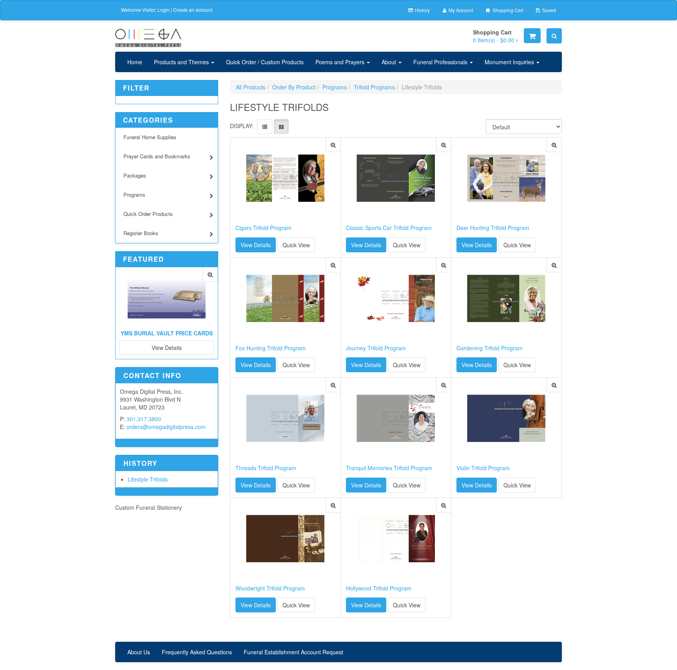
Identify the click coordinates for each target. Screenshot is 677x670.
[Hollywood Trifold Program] (443, 505)
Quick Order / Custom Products (265, 62)
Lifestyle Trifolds (148, 479)
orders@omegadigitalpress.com (166, 427)
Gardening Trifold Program (489, 348)
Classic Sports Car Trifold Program (389, 228)
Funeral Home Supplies (149, 137)
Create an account (192, 9)
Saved (548, 10)
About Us (138, 652)
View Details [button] (256, 245)
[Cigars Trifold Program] (333, 145)
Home (134, 62)
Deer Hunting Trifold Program (492, 228)
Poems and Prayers (340, 62)
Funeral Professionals (441, 62)
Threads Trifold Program (265, 468)
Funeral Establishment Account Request (293, 652)
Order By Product (293, 87)
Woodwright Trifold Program (270, 588)
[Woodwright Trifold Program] (333, 505)
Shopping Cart (507, 10)
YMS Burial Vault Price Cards (167, 333)
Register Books (140, 233)
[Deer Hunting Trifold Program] (554, 145)
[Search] (554, 35)
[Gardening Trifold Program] (554, 265)
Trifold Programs (374, 87)
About (390, 62)
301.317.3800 (144, 419)
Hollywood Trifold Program (378, 588)
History (422, 10)
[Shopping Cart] (532, 35)
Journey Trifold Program (376, 348)
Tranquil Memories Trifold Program (389, 468)
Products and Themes (182, 62)
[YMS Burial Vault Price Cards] (210, 274)
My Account (460, 10)
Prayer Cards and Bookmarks (156, 156)
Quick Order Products (148, 213)
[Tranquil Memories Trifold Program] (443, 385)
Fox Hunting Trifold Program (270, 348)
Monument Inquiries (510, 62)
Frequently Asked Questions (197, 652)
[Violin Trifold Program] (554, 385)
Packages (134, 175)
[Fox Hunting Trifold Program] (333, 265)
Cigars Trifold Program (263, 228)
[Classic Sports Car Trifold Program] (443, 145)
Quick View (296, 245)
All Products (250, 87)
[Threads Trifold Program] (333, 385)
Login (163, 9)
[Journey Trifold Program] (443, 265)
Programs (134, 194)
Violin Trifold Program (483, 468)
